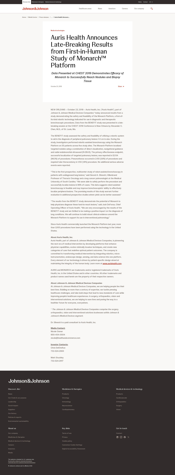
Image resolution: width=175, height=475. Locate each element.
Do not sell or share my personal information (20, 461)
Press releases (44, 17)
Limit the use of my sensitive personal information (21, 462)
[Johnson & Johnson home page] (35, 8)
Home (24, 17)
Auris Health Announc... (61, 17)
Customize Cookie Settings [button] (72, 445)
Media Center (32, 17)
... (51, 17)
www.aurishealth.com (112, 263)
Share (120, 86)
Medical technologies (58, 30)
